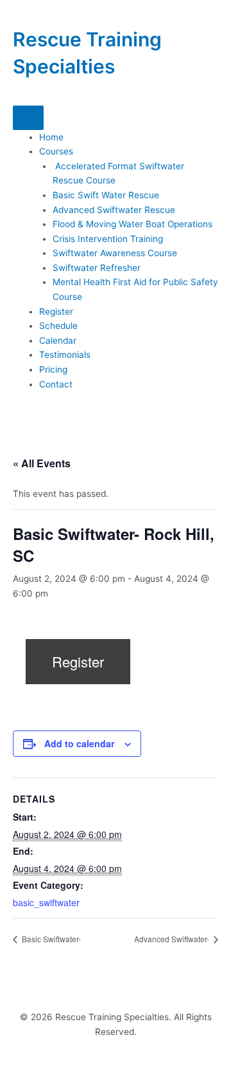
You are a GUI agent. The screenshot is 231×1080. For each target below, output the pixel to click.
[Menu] (28, 118)
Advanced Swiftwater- (172, 938)
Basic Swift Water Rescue (106, 195)
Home (51, 137)
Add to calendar (79, 743)
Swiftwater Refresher (97, 268)
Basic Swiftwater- (51, 938)
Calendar (57, 340)
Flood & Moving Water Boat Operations (132, 224)
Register (56, 311)
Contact (56, 384)
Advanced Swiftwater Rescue (114, 210)
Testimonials (64, 354)
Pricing (53, 369)
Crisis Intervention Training (108, 239)
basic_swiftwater (46, 902)
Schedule (58, 326)
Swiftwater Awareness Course (115, 253)
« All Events (42, 463)
